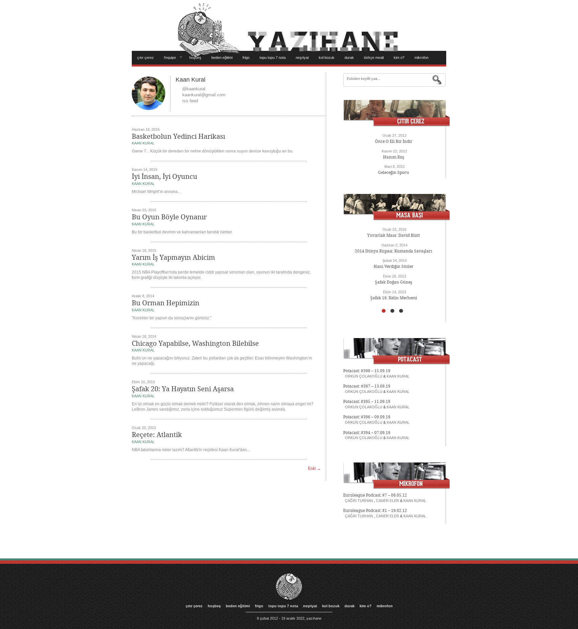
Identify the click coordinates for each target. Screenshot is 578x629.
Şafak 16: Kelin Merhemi (393, 298)
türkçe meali (374, 58)
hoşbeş (195, 58)
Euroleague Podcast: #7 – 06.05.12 (375, 495)
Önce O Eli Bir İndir (393, 141)
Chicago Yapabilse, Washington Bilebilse (195, 343)
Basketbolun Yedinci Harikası (178, 136)
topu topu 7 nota (273, 58)
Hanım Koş (393, 157)
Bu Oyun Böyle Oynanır (169, 217)
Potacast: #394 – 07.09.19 (366, 432)
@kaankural (193, 88)
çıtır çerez (145, 58)
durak (349, 58)
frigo (246, 58)
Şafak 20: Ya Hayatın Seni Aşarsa (183, 389)
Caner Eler (387, 501)
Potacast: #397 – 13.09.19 (366, 386)
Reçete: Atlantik (157, 434)
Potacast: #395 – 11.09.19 (366, 401)
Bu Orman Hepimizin (165, 303)
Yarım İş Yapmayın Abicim (173, 257)
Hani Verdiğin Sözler (393, 266)
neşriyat (302, 58)
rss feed (190, 100)
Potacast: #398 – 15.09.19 (366, 371)
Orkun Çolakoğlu (363, 376)
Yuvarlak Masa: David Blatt (393, 235)
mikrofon (421, 58)
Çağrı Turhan (359, 501)
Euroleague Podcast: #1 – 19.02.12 (375, 510)
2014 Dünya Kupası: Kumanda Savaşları (393, 251)
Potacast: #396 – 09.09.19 (366, 417)
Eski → (314, 468)
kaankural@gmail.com (203, 94)
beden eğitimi (221, 58)
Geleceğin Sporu (393, 172)
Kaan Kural (143, 143)
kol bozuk (326, 58)
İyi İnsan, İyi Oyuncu (164, 176)
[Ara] (437, 80)
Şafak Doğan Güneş (393, 282)
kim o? (399, 58)
